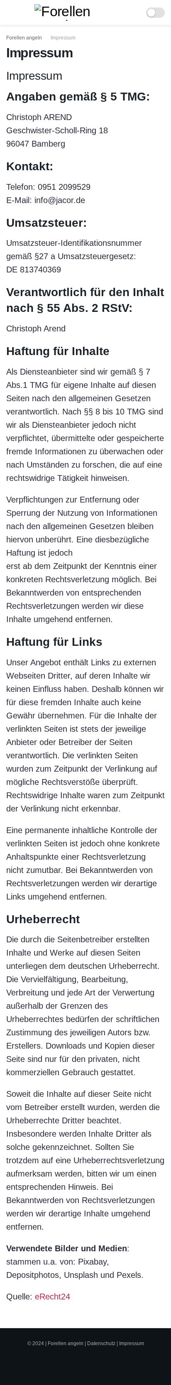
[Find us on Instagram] (92, 1362)
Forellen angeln (24, 38)
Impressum (63, 38)
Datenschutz (101, 1343)
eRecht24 (52, 1296)
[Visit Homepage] (79, 12)
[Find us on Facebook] (74, 1362)
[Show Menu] (9, 12)
